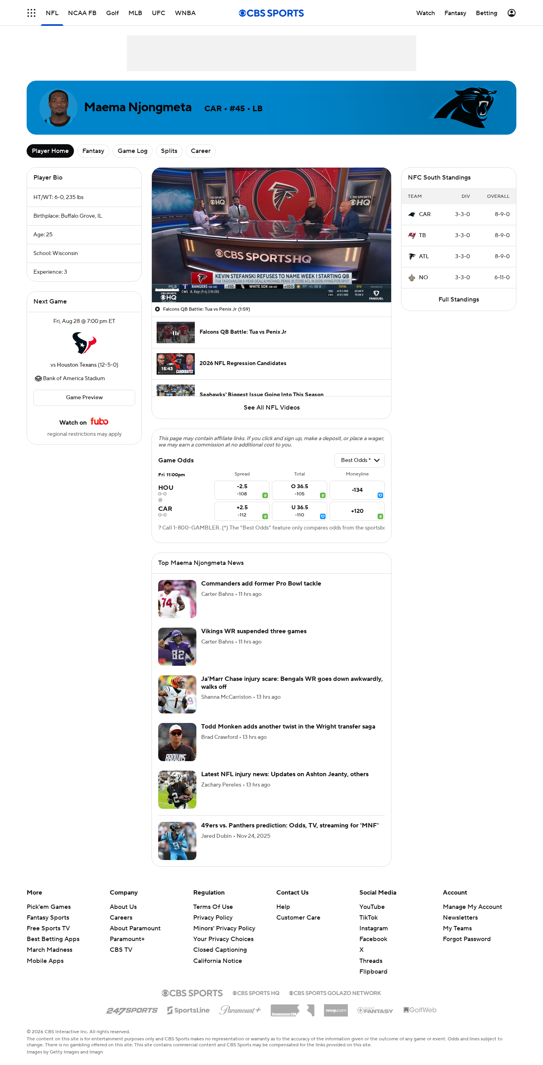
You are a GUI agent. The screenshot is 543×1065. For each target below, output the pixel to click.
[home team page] (84, 343)
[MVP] (336, 1007)
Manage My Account (472, 907)
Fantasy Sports (48, 918)
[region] (271, 235)
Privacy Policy (213, 918)
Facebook (373, 939)
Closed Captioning (220, 950)
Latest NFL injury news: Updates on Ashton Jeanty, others (284, 774)
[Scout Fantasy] (375, 1010)
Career (201, 151)
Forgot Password (467, 939)
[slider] (271, 279)
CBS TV (121, 950)
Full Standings (458, 299)
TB (422, 235)
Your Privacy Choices (223, 939)
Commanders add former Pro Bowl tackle (261, 584)
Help (283, 907)
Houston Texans (77, 365)
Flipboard (373, 972)
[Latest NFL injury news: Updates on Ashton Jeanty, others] (177, 790)
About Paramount (135, 928)
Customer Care (298, 918)
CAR (425, 214)
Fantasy (93, 151)
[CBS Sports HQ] (256, 992)
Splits (169, 151)
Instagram (373, 928)
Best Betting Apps (53, 939)
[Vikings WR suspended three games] (177, 647)
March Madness (49, 950)
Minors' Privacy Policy (224, 928)
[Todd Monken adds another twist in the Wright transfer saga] (177, 742)
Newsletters (460, 918)
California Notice (217, 961)
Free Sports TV (48, 928)
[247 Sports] (132, 1009)
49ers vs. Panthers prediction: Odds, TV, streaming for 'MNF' (290, 825)
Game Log (132, 151)
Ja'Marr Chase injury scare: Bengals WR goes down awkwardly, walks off (292, 682)
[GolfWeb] (420, 1010)
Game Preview (84, 397)
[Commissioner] (292, 1007)
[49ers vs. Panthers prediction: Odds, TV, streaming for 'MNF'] (177, 841)
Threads (370, 961)
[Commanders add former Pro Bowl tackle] (177, 599)
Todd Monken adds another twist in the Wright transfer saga (288, 727)
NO (423, 277)
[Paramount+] (240, 1009)
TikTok (368, 918)
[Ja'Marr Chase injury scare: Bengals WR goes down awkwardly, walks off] (177, 694)
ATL (424, 256)
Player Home (50, 151)
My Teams (457, 928)
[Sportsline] (188, 1009)
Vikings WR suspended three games (253, 631)
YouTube (372, 907)
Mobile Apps (45, 961)
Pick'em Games (49, 907)
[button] (31, 13)
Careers (121, 918)
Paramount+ (127, 939)
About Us (123, 907)
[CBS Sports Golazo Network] (335, 992)
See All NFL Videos (272, 408)
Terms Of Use (213, 907)
